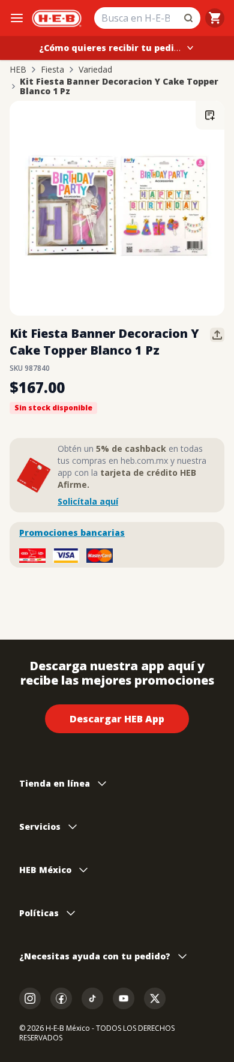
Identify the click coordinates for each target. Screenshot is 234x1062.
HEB (18, 69)
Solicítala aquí (88, 501)
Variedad (95, 69)
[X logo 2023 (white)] (155, 998)
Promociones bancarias (72, 532)
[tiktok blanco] (92, 998)
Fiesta (52, 69)
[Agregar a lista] (210, 115)
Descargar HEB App (117, 718)
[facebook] (61, 998)
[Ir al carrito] (214, 18)
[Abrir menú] (17, 18)
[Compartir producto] (217, 335)
